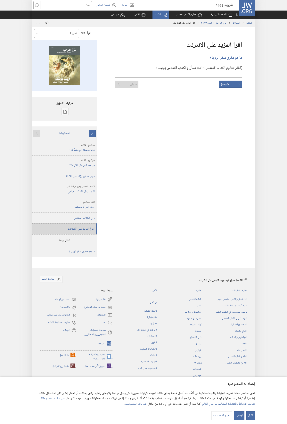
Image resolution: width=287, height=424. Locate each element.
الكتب (199, 306)
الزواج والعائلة (240, 331)
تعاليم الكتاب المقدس (237, 291)
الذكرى (154, 342)
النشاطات (153, 355)
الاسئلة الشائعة (150, 311)
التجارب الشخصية (149, 362)
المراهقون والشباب (238, 337)
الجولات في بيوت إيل (147, 330)
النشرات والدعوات (194, 318)
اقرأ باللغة (86, 33)
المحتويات (64, 133)
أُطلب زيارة (152, 317)
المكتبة (249, 23)
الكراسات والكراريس (193, 312)
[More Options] (38, 23)
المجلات (236, 23)
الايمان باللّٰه (242, 350)
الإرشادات (197, 356)
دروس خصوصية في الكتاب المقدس (231, 312)
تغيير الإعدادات (221, 415)
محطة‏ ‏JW (197, 363)
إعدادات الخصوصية (136, 404)
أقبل (250, 415)
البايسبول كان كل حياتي (81, 189)
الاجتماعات (152, 336)
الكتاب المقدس (195, 299)
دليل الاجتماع (196, 337)
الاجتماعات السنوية (148, 349)
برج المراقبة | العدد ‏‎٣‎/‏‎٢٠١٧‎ (213, 23)
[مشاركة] (46, 23)
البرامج (199, 344)
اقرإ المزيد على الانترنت (81, 229)
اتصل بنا (153, 324)
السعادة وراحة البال (238, 325)
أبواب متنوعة (196, 325)
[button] (189, 15)
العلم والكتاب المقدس (237, 356)
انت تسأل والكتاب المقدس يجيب (232, 299)
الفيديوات (197, 369)
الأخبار (154, 291)
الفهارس (198, 350)
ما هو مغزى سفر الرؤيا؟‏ (82, 251)
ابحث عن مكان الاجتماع (98, 307)
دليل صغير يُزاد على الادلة (80, 176)
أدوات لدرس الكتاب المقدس (234, 318)
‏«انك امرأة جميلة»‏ (84, 205)
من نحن (153, 302)
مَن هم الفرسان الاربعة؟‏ (82, 163)
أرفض (239, 415)
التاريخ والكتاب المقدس (236, 363)
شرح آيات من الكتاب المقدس (234, 306)
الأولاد (244, 344)
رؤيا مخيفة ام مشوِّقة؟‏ (82, 148)
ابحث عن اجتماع (65, 299)
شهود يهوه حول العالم (147, 368)
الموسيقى (197, 375)
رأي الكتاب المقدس (84, 218)
